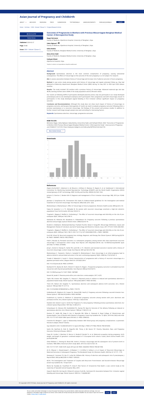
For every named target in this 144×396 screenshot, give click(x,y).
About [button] (22, 22)
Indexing (43, 22)
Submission (62, 22)
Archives (33, 22)
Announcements (89, 22)
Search (120, 22)
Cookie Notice (42, 394)
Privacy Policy (34, 394)
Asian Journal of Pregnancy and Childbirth (47, 16)
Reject (114, 392)
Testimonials (75, 22)
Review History (31, 38)
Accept (107, 392)
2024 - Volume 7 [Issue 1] (38, 27)
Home (21, 27)
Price (52, 22)
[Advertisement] (72, 4)
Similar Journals (105, 22)
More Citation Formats (55, 131)
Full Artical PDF (32, 34)
